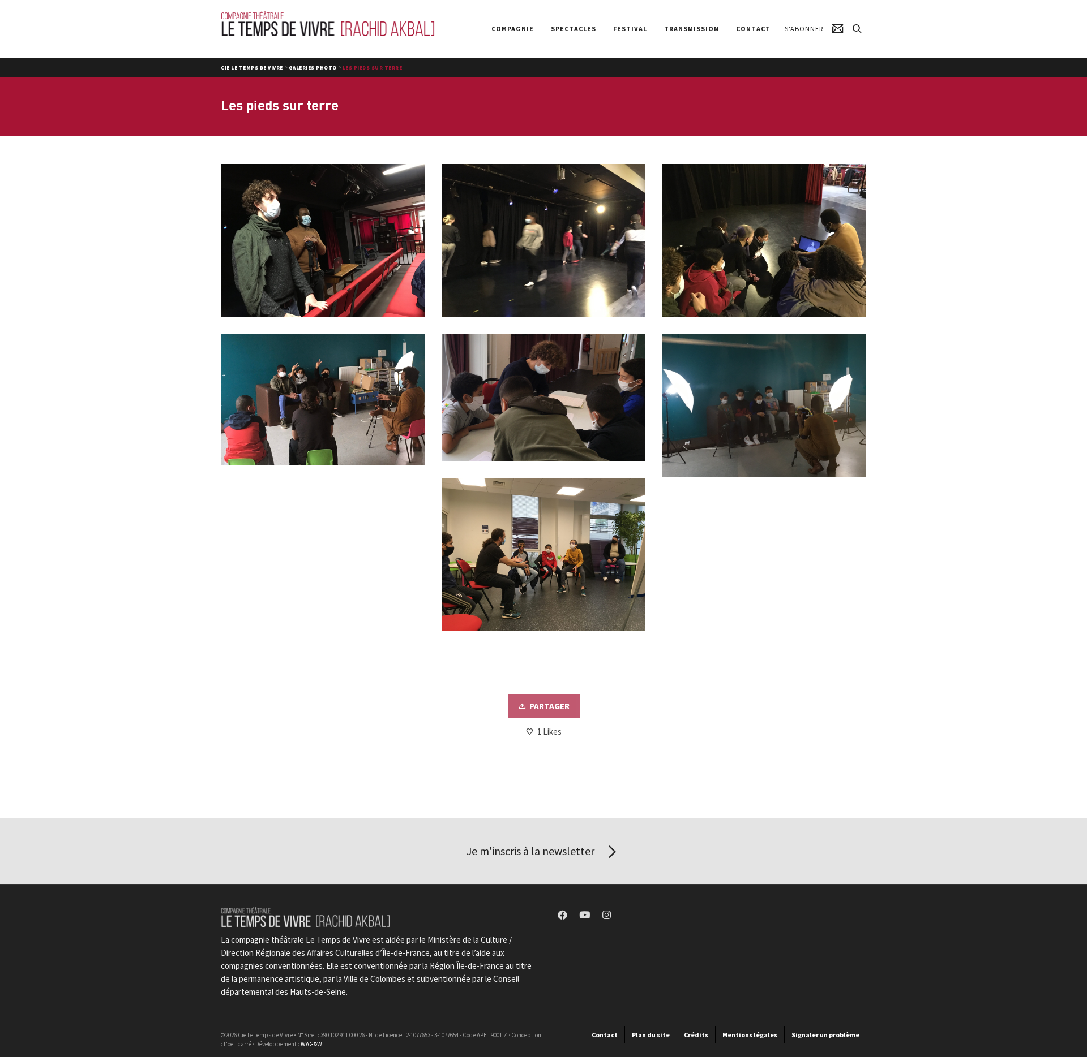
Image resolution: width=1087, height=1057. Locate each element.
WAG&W (311, 1044)
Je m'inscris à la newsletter (532, 851)
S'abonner (804, 28)
